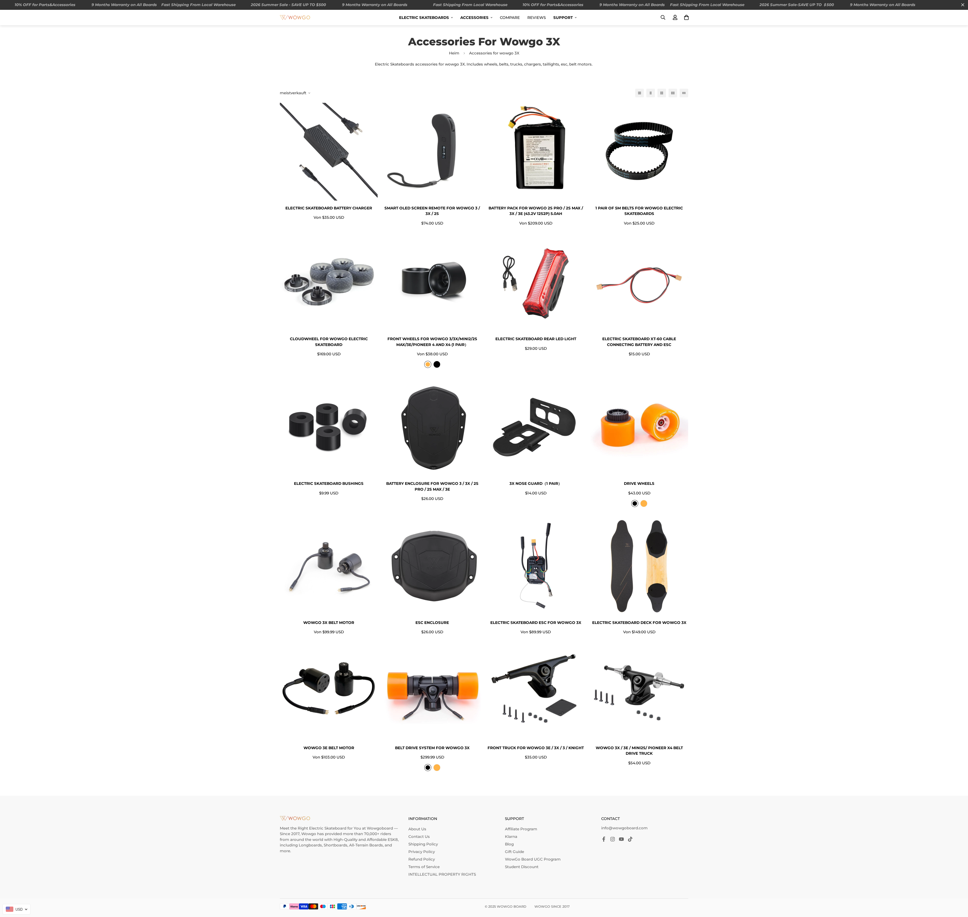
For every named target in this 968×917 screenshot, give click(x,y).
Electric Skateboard (327, 828)
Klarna (511, 836)
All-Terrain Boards (366, 845)
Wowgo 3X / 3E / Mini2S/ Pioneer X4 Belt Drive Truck (639, 750)
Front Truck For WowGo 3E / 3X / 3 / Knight (536, 747)
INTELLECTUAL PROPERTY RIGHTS (442, 874)
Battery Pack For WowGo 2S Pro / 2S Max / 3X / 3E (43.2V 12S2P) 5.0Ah (536, 211)
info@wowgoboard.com (624, 828)
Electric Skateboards (424, 17)
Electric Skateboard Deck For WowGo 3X (639, 622)
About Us (417, 829)
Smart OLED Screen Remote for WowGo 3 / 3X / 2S (432, 211)
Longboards (310, 845)
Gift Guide (514, 851)
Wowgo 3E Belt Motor (329, 747)
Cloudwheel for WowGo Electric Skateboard (329, 341)
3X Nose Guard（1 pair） (535, 483)
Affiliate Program (521, 829)
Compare (510, 17)
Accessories (474, 17)
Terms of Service (424, 866)
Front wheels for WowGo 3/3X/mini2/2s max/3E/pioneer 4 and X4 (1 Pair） (432, 341)
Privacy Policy (421, 851)
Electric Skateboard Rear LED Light (535, 338)
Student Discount (521, 866)
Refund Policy (421, 859)
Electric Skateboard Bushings (329, 483)
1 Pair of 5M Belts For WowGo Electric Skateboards (639, 211)
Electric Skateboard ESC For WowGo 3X (535, 622)
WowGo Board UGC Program (533, 859)
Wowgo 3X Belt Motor (328, 622)
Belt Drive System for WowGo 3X (432, 747)
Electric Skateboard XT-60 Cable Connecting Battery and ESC (639, 341)
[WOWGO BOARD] (295, 17)
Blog (509, 844)
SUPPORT (563, 17)
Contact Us (419, 836)
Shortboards (335, 845)
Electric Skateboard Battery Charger (328, 208)
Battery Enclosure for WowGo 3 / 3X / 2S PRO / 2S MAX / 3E (432, 486)
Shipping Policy (423, 844)
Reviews (536, 17)
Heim (454, 53)
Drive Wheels (639, 483)
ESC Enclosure (432, 622)
